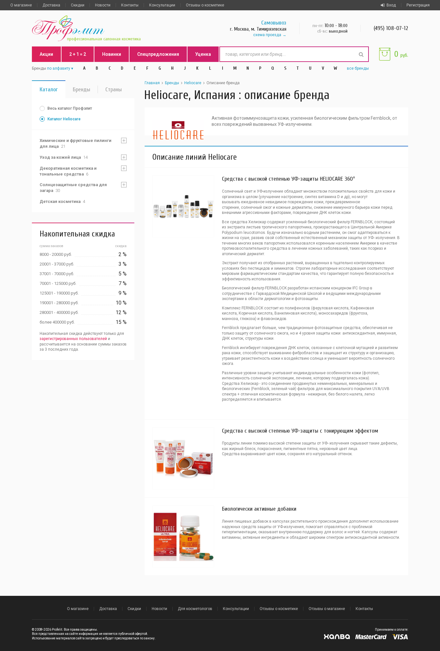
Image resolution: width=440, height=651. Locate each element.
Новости (102, 5)
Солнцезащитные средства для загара (73, 187)
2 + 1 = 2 (77, 54)
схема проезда (267, 35)
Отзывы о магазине (327, 608)
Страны (113, 89)
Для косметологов (195, 608)
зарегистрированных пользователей (73, 338)
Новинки (111, 54)
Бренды (81, 89)
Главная (152, 83)
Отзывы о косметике (205, 5)
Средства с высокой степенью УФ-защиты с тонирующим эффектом (300, 430)
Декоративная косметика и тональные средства (68, 171)
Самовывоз (273, 22)
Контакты (130, 5)
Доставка (51, 5)
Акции (46, 54)
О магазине (21, 5)
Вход (391, 5)
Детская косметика (62, 201)
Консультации (162, 5)
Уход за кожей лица (64, 157)
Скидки (77, 5)
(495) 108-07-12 (391, 28)
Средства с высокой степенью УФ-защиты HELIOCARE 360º (288, 178)
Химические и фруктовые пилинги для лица (75, 143)
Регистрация (418, 5)
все (358, 68)
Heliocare (192, 83)
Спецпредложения (158, 54)
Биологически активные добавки (259, 509)
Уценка (203, 54)
